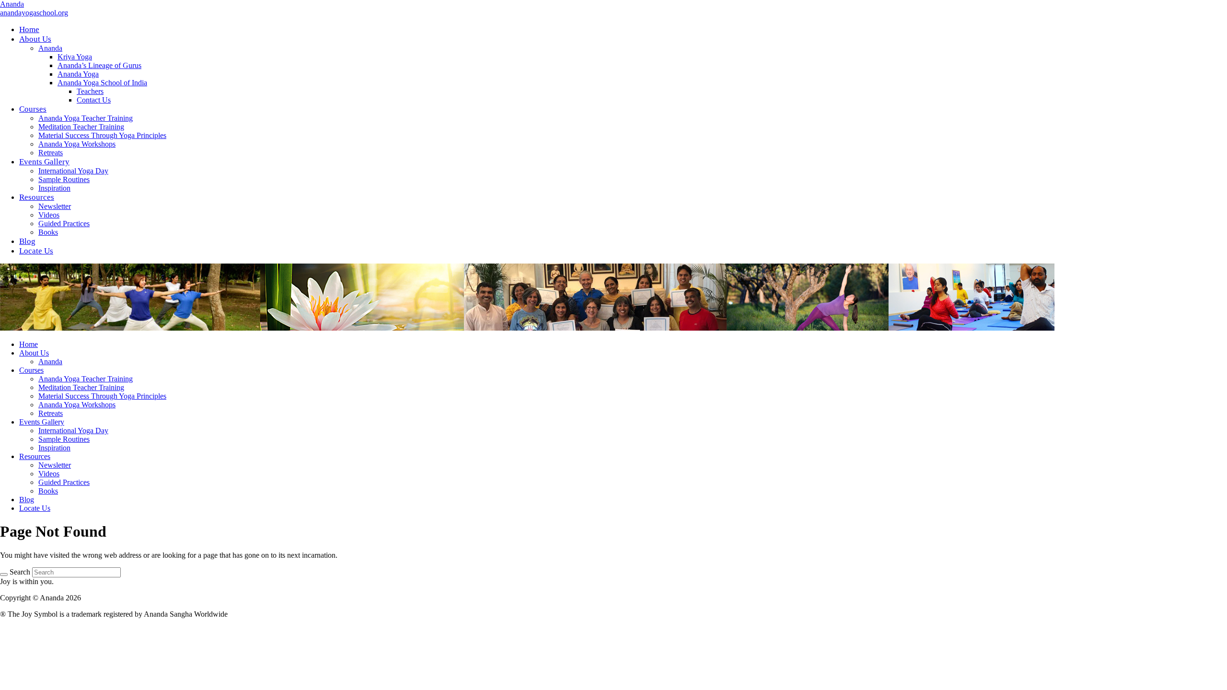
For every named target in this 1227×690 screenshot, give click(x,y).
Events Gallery (41, 422)
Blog (26, 499)
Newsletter (54, 465)
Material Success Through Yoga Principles (102, 396)
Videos (48, 474)
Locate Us (34, 508)
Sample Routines (64, 439)
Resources (34, 456)
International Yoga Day (73, 430)
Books (48, 491)
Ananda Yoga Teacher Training (85, 379)
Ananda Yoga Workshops (77, 405)
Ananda (12, 4)
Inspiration (54, 448)
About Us (34, 353)
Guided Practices (64, 482)
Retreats (50, 413)
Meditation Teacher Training (81, 387)
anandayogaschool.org (34, 13)
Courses (31, 370)
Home (28, 344)
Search (20, 572)
